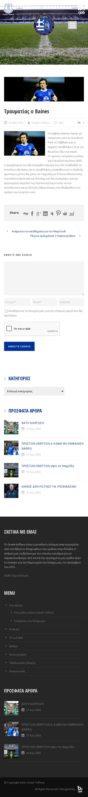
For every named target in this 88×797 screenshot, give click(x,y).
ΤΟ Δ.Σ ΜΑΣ (16, 638)
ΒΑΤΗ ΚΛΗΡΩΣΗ (32, 423)
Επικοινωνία (17, 671)
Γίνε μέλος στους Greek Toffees (34, 612)
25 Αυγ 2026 (33, 492)
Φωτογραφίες (18, 654)
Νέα (61, 123)
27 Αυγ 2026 (33, 429)
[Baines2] (44, 89)
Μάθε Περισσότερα (16, 575)
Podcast (14, 629)
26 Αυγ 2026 (33, 472)
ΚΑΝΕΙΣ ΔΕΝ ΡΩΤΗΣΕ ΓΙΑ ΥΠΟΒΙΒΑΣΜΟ (48, 486)
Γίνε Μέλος (16, 605)
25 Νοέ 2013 (16, 123)
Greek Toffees (41, 123)
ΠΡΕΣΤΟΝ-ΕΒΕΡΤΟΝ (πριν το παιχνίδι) (47, 466)
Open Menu (72, 25)
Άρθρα (13, 646)
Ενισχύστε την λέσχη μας (29, 621)
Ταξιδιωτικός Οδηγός (22, 663)
